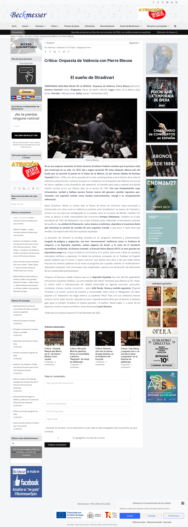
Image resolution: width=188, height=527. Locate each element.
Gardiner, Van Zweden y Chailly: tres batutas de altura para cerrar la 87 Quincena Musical (26, 253)
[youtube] (167, 2)
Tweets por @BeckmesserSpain (26, 452)
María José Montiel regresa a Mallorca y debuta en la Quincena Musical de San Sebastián (26, 399)
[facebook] (153, 2)
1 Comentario (75, 365)
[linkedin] (172, 2)
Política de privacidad (154, 522)
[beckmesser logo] (28, 9)
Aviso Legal (167, 522)
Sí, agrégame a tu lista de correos (88, 437)
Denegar (151, 516)
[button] (182, 503)
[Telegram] (33, 188)
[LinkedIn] (24, 188)
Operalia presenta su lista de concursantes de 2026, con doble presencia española (86, 32)
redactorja (51, 47)
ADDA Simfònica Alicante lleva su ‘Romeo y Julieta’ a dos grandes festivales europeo (26, 288)
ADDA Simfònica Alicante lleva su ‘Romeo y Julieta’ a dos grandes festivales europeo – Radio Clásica (26, 279)
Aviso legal (70, 524)
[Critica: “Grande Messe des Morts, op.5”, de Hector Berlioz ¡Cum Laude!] (54, 332)
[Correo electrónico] (37, 188)
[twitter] (158, 2)
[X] (19, 188)
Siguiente (133, 42)
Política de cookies (139, 522)
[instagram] (163, 2)
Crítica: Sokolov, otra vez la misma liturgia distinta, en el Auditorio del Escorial (104, 353)
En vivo (88, 47)
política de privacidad (22, 145)
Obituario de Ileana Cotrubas (147, 32)
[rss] (176, 2)
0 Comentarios (50, 363)
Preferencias (173, 516)
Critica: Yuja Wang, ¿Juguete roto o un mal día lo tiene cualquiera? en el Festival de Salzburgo (130, 355)
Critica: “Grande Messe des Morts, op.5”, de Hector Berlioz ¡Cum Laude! (53, 353)
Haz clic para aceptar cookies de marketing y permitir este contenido (26, 452)
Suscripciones (26, 63)
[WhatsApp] (28, 188)
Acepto (130, 516)
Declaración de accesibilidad (112, 524)
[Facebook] (15, 188)
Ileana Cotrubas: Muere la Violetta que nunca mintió (25, 220)
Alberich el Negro (19, 229)
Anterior (51, 42)
